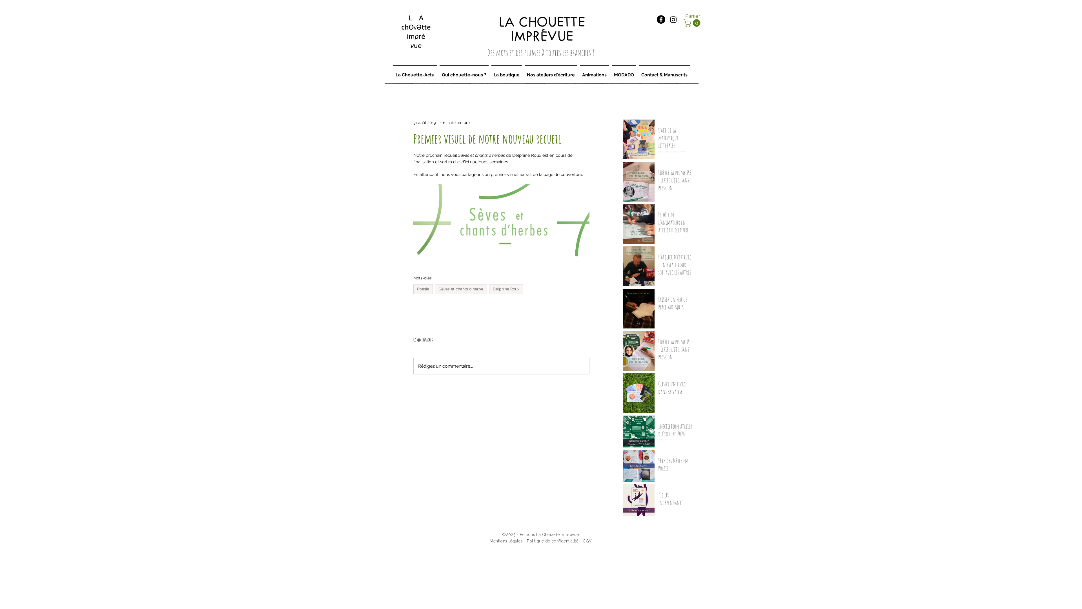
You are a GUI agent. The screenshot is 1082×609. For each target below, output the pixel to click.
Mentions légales (506, 541)
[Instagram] (673, 19)
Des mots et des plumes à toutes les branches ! (541, 52)
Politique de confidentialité (552, 541)
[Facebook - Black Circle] (661, 19)
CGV (587, 541)
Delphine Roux (506, 289)
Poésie (423, 289)
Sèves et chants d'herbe (461, 289)
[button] (693, 23)
